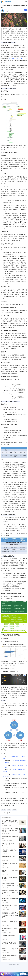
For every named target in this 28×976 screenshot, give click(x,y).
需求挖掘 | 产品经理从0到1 (16, 58)
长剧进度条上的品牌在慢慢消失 (10, 922)
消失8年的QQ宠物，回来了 (9, 856)
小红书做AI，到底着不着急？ (9, 935)
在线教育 (14, 809)
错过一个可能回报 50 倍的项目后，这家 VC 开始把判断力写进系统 (10, 822)
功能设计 (9, 809)
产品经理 (3, 809)
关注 (25, 10)
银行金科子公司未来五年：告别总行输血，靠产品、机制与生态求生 (10, 892)
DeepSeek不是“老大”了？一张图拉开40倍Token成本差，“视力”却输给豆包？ (10, 830)
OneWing (7, 10)
